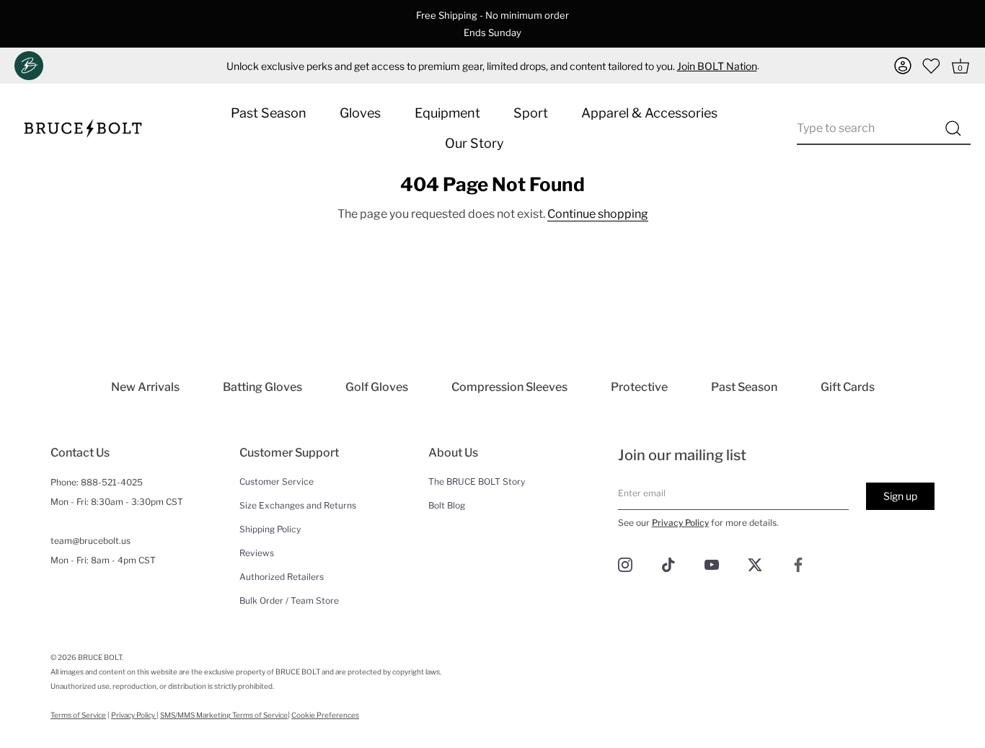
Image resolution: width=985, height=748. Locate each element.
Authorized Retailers (281, 576)
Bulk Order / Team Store (289, 600)
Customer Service (276, 481)
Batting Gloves (262, 387)
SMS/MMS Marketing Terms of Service (224, 714)
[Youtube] (711, 564)
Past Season (268, 112)
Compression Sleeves (509, 387)
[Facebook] (798, 564)
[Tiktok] (668, 564)
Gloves (360, 112)
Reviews (256, 552)
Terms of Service (78, 714)
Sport (530, 112)
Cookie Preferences (325, 714)
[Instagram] (625, 564)
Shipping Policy (270, 529)
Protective (639, 387)
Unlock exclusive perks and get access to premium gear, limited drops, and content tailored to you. (491, 66)
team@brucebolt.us (90, 540)
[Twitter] (755, 564)
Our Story (474, 143)
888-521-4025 (112, 482)
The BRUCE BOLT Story (476, 481)
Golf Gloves (376, 387)
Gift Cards (848, 387)
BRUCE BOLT (100, 657)
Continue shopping (597, 214)
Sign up (900, 496)
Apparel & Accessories (649, 112)
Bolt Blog (446, 505)
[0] (931, 65)
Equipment (447, 112)
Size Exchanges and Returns (297, 505)
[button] (902, 65)
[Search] (953, 128)
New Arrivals (145, 387)
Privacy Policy (680, 522)
